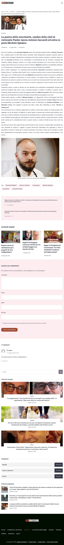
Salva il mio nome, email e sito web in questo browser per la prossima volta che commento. (25, 323)
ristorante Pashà (17, 189)
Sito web (3, 312)
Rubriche (11, 534)
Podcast (58, 530)
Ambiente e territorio (14, 530)
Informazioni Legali (52, 542)
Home (3, 530)
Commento (4, 275)
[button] (3, 542)
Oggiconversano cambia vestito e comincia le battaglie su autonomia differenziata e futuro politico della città (31, 200)
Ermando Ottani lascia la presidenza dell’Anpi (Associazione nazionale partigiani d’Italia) (30, 212)
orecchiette (5, 189)
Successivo (8, 216)
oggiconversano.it (22, 542)
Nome (3, 292)
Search (61, 372)
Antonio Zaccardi (24, 185)
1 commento (21, 48)
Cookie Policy (42, 542)
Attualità (3, 33)
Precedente (10, 205)
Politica (32, 396)
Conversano (36, 185)
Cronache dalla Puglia (39, 530)
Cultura (51, 530)
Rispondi (5, 361)
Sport (18, 534)
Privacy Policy (32, 542)
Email (3, 302)
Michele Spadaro (48, 185)
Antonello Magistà (11, 185)
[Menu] (62, 3)
